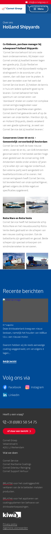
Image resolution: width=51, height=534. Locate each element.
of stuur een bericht (17, 431)
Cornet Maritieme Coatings (17, 464)
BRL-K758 (8, 483)
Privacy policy (10, 524)
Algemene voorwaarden (15, 527)
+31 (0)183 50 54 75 (22, 422)
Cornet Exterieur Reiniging (16, 467)
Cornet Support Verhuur (15, 471)
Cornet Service (10, 460)
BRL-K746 (8, 498)
